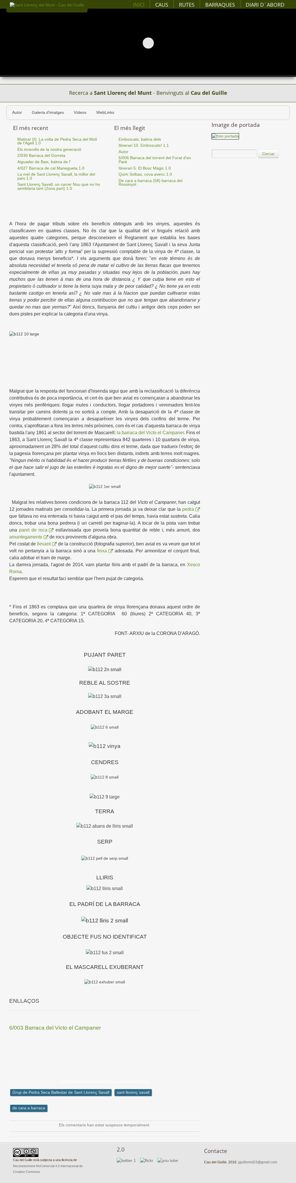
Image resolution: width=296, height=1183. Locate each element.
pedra (188, 509)
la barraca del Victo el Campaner (150, 432)
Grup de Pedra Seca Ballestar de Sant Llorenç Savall (60, 1092)
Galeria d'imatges (48, 112)
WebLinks (105, 112)
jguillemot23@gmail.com (257, 1162)
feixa (102, 550)
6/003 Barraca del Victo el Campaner (55, 1028)
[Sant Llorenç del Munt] (47, 5)
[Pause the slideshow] (278, 43)
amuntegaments (25, 536)
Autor (17, 112)
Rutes (187, 4)
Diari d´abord (265, 4)
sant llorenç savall (133, 1092)
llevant (44, 543)
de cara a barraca (28, 1108)
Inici (139, 4)
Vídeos (80, 112)
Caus (161, 4)
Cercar (268, 153)
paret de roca (33, 530)
